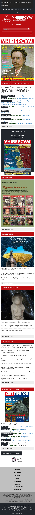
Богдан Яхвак (17, 433)
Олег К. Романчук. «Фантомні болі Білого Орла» (16, 364)
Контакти (28, 2)
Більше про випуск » (8, 126)
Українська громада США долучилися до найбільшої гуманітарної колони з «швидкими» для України (16, 380)
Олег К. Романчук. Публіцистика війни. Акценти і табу (17, 278)
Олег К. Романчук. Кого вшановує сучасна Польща (17, 372)
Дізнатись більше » (8, 229)
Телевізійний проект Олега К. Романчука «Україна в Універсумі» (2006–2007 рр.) (17, 273)
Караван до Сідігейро (26, 427)
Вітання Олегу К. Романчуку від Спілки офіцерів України (16, 359)
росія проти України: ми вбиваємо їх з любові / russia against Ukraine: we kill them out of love (16, 326)
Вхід (13, 24)
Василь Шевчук (16, 115)
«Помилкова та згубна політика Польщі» (14, 104)
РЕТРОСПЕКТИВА (6, 101)
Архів (17, 478)
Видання (17, 475)
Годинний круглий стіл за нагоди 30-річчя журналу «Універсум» (15, 269)
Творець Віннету (27, 433)
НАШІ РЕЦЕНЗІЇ (5, 119)
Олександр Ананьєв (14, 436)
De (19, 12)
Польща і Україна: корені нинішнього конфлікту (16, 101)
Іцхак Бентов (12, 443)
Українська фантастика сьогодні (22, 440)
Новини (17, 484)
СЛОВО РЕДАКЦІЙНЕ (7, 96)
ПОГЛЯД (4, 98)
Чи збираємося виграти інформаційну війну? (16, 322)
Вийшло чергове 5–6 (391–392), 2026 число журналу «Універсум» (15, 367)
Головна (3, 2)
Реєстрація (18, 24)
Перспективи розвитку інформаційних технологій (15, 437)
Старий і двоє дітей (19, 431)
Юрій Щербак (11, 98)
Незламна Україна (21, 96)
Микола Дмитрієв (13, 427)
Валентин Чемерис (7, 431)
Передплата (4, 5)
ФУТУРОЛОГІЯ (5, 115)
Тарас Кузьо (16, 101)
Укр (15, 12)
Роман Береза (13, 123)
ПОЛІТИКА (4, 107)
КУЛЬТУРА (4, 123)
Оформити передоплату (11, 453)
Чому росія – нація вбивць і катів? (12, 330)
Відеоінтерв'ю (17, 490)
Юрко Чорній (13, 445)
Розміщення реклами (19, 2)
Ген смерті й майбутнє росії (25, 98)
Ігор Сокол (14, 429)
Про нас (9, 2)
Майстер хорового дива (25, 123)
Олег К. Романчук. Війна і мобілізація (13, 375)
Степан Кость (14, 111)
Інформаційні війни (17, 487)
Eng (17, 12)
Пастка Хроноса (22, 429)
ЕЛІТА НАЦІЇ (5, 111)
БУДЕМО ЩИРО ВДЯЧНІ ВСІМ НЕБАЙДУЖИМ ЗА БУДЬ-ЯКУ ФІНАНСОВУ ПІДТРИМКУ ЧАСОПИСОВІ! (17, 346)
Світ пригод (17, 473)
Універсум (17, 470)
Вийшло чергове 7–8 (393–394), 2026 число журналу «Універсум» (15, 351)
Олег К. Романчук (14, 107)
